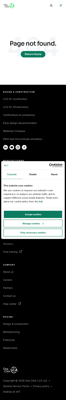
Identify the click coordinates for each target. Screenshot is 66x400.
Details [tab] (33, 174)
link (41, 201)
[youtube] (11, 147)
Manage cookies (31, 223)
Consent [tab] (11, 174)
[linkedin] (5, 147)
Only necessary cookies (33, 232)
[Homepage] (9, 5)
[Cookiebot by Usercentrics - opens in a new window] (49, 165)
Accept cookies (33, 214)
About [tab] (54, 174)
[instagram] (18, 147)
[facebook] (24, 147)
